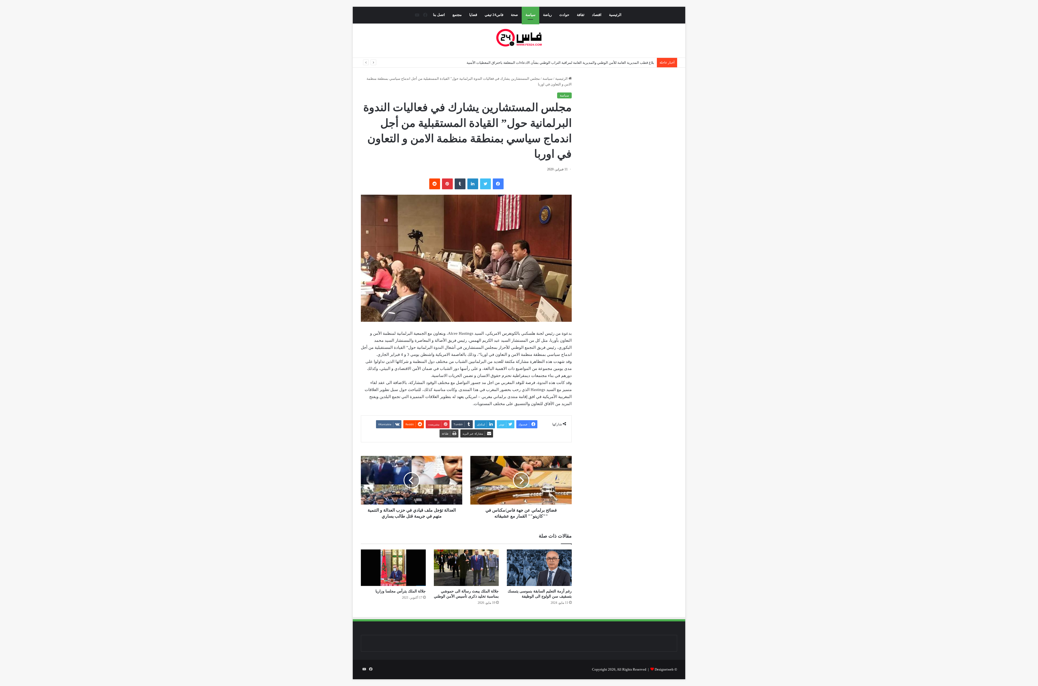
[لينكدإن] (472, 183)
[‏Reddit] (434, 183)
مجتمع (457, 15)
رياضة (547, 15)
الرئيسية (615, 15)
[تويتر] (485, 183)
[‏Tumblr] (460, 183)
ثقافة (580, 15)
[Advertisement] (631, 126)
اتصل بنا (439, 15)
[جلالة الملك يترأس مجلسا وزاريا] (393, 567)
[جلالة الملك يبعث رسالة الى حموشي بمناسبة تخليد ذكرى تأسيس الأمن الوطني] (466, 567)
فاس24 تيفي (494, 15)
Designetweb (664, 669)
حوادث (564, 15)
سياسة (530, 15)
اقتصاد (596, 15)
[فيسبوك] (498, 183)
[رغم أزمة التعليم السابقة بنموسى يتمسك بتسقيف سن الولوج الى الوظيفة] (539, 567)
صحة (514, 15)
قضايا (473, 15)
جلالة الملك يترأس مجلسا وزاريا (400, 591)
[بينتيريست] (447, 183)
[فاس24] (519, 38)
